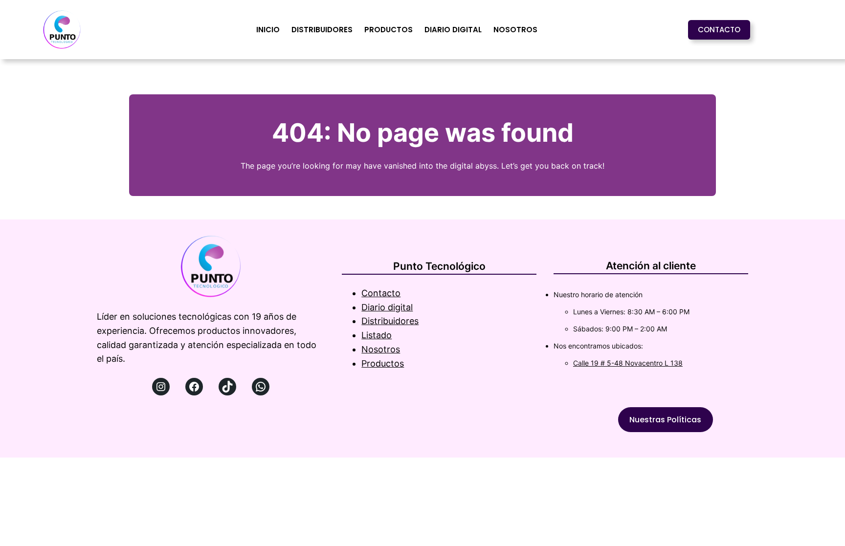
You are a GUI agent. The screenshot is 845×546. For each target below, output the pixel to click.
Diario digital (387, 307)
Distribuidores (390, 321)
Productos (382, 363)
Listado (376, 335)
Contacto (380, 293)
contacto (719, 29)
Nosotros (380, 349)
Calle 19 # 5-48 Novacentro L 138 (628, 363)
